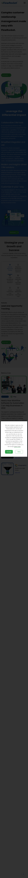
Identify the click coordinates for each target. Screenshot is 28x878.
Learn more (17, 446)
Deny (19, 452)
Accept (9, 452)
